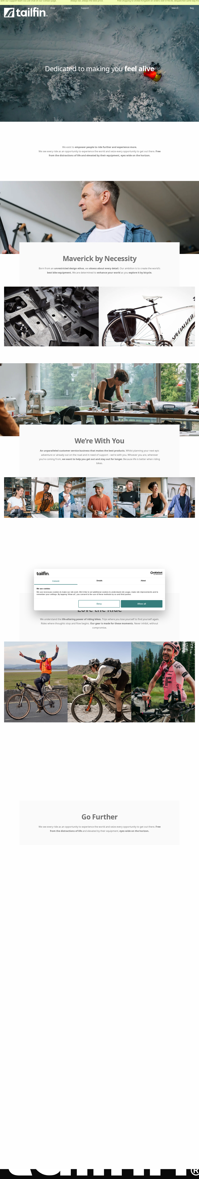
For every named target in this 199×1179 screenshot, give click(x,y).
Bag (192, 8)
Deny (99, 604)
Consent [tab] (55, 581)
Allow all (141, 604)
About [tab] (143, 581)
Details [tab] (100, 581)
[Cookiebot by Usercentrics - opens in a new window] (149, 573)
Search (175, 8)
